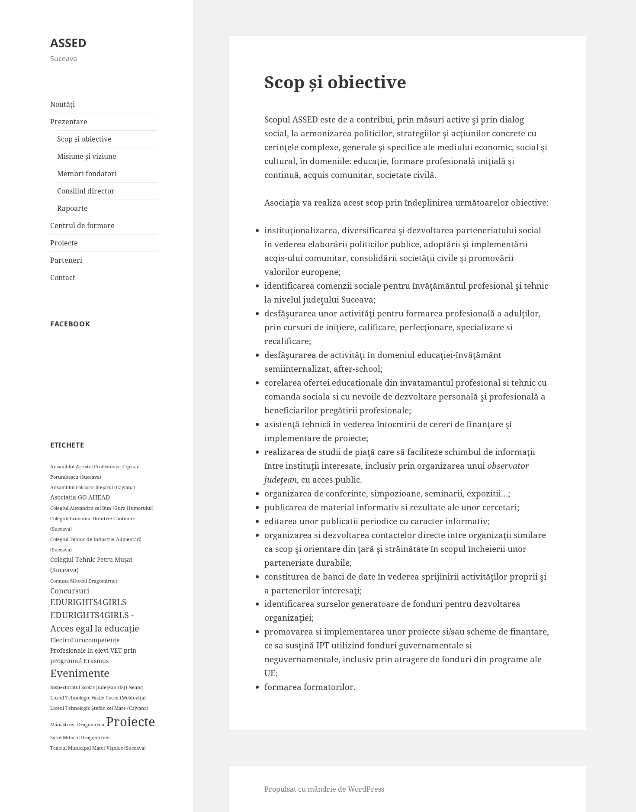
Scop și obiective (84, 139)
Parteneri (66, 260)
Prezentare (68, 121)
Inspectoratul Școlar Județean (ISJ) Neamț (96, 687)
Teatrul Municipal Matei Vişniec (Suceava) (98, 748)
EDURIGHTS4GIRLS (88, 601)
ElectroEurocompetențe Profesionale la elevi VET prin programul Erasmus (93, 650)
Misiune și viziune (86, 156)
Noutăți (62, 104)
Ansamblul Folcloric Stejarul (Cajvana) (92, 487)
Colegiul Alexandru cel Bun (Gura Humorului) (102, 508)
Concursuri (69, 591)
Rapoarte (72, 208)
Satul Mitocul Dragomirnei (80, 738)
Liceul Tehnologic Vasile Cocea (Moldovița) (98, 698)
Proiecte (64, 243)
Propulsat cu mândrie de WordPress (324, 789)
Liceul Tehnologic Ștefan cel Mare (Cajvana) (99, 708)
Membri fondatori (87, 173)
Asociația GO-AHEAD (80, 497)
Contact (62, 277)
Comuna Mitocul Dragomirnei (83, 581)
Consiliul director (86, 191)
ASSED (68, 43)
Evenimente (79, 673)
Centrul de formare (82, 225)
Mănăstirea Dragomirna (77, 725)
